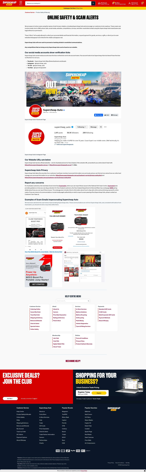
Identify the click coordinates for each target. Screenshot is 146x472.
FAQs (18, 420)
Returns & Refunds (36, 320)
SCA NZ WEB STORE (120, 4)
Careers (55, 312)
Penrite (64, 423)
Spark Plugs (88, 431)
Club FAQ (56, 341)
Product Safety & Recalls (24, 414)
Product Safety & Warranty (84, 344)
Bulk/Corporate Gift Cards (107, 315)
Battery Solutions (81, 312)
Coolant (87, 429)
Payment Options (22, 437)
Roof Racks (88, 434)
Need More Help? (73, 361)
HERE (111, 188)
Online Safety (34, 329)
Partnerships (43, 440)
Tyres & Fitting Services (83, 326)
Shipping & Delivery (36, 318)
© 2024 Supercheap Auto (124, 465)
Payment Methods (104, 318)
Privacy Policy (84, 470)
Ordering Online (35, 309)
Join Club (56, 338)
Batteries (87, 411)
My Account (20, 429)
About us (42, 411)
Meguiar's (65, 411)
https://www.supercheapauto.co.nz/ (60, 165)
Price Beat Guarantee (59, 315)
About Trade (57, 347)
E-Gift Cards (102, 312)
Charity (41, 443)
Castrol (64, 420)
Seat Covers (88, 414)
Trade (41, 423)
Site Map (128, 462)
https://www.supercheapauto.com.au (36, 165)
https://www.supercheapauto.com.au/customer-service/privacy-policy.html (79, 175)
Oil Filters (88, 417)
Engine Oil (88, 423)
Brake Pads (88, 426)
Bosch (64, 431)
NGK (63, 443)
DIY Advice (20, 434)
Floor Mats (88, 440)
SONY (64, 437)
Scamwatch (62, 186)
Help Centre (20, 411)
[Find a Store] (113, 3)
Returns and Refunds (23, 426)
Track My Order (35, 315)
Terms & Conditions (82, 338)
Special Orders (35, 326)
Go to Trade (96, 399)
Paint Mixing (80, 320)
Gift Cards (42, 426)
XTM (63, 426)
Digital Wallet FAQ (58, 344)
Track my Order (21, 431)
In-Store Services (81, 309)
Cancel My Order (35, 312)
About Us (56, 309)
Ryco (63, 440)
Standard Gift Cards (105, 309)
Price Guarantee (44, 429)
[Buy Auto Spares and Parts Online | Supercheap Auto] (9, 3)
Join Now (9, 398)
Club (40, 420)
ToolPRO (64, 414)
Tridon (64, 434)
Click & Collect (34, 323)
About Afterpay (103, 320)
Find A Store (57, 320)
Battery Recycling (81, 315)
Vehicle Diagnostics (82, 323)
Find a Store (42, 414)
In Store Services (44, 417)
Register (99, 393)
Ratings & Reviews (59, 318)
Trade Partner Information (47, 434)
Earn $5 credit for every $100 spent (73, 8)
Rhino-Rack (65, 417)
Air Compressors (90, 443)
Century (64, 429)
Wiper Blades (89, 420)
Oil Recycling (80, 318)
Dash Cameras (89, 437)
